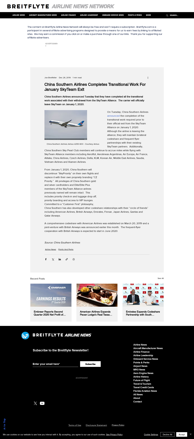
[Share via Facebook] (45, 259)
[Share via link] (66, 259)
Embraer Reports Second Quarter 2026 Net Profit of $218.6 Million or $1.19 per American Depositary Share (49, 313)
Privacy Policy (118, 425)
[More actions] (148, 77)
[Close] (190, 434)
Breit (40, 335)
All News (138, 394)
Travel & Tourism (142, 384)
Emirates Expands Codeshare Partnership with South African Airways (143, 313)
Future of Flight (141, 380)
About (136, 398)
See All (161, 278)
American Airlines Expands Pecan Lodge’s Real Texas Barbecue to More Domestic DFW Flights (96, 313)
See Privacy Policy (114, 434)
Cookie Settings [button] (151, 434)
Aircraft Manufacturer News (148, 348)
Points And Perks (65, 249)
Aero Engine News (143, 373)
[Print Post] (73, 259)
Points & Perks (141, 362)
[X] (35, 403)
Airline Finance (141, 352)
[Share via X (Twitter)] (52, 259)
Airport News (140, 366)
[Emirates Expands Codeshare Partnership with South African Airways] (143, 295)
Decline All (167, 434)
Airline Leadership (143, 355)
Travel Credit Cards (143, 387)
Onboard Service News (145, 359)
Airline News (50, 249)
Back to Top (4, 426)
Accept (182, 434)
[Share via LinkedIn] (59, 259)
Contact (137, 401)
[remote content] (128, 186)
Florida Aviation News (145, 391)
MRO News (139, 369)
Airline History (141, 376)
